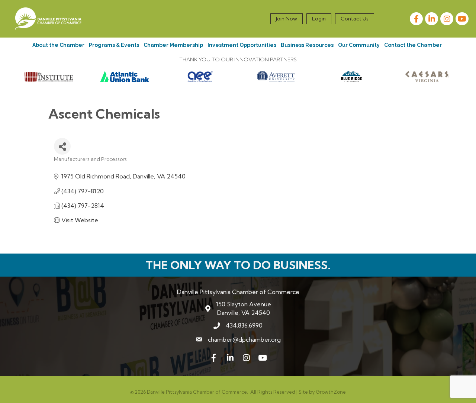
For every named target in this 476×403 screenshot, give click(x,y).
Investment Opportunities (242, 45)
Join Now (286, 18)
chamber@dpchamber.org (244, 339)
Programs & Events (114, 45)
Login (319, 18)
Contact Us (355, 18)
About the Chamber (58, 45)
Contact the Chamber (413, 45)
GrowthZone (331, 392)
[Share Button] (62, 146)
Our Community (359, 45)
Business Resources (307, 45)
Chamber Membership (173, 45)
